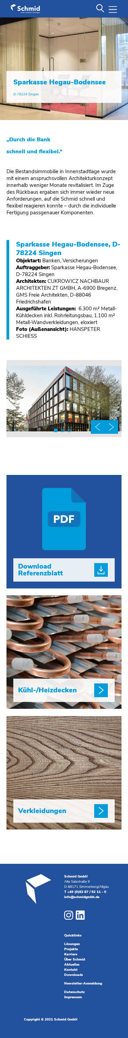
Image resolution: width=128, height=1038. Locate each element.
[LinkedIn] (80, 916)
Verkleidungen (42, 810)
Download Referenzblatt (40, 570)
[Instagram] (68, 916)
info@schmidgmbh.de (81, 897)
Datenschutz (74, 992)
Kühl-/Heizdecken (47, 690)
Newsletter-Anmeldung (83, 983)
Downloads (73, 975)
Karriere (70, 954)
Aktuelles (72, 964)
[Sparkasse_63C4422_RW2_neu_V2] (64, 437)
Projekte (71, 949)
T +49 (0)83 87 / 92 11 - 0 (85, 892)
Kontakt (70, 969)
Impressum (73, 997)
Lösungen (72, 944)
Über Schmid (74, 959)
